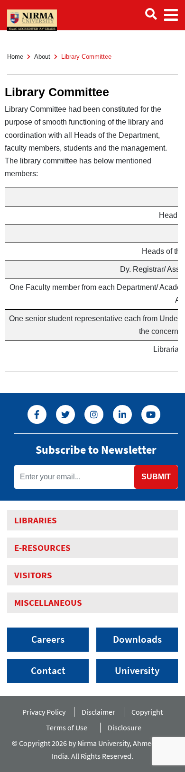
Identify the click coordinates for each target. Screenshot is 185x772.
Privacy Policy (43, 712)
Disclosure (124, 727)
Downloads (137, 639)
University (137, 670)
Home (15, 56)
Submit (156, 477)
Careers (48, 639)
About (42, 56)
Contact (48, 670)
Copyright (147, 712)
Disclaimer (98, 712)
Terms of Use (69, 727)
